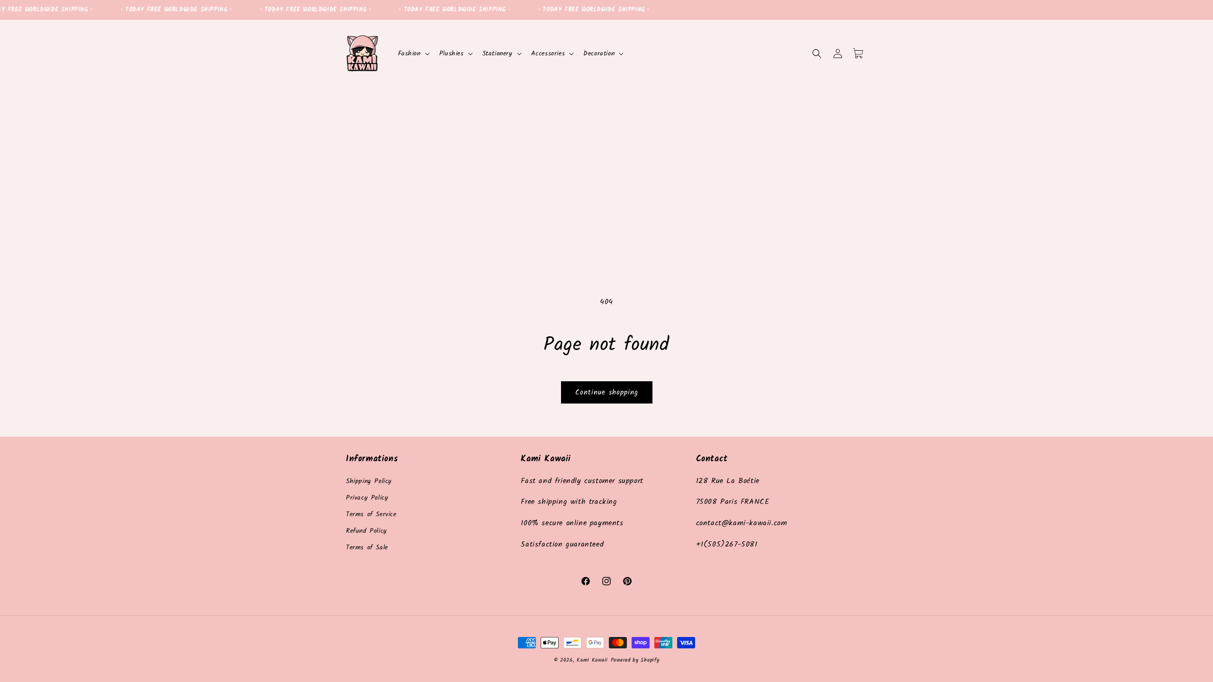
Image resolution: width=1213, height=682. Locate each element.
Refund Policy (366, 531)
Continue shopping (606, 392)
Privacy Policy (367, 498)
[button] (413, 53)
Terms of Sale (367, 547)
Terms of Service (371, 514)
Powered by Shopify (635, 660)
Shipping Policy (369, 481)
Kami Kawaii (592, 660)
